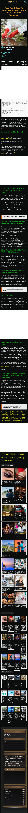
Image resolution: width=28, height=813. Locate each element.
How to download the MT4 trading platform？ (4, 699)
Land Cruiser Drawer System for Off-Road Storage (17, 684)
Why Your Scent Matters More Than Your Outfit (7, 536)
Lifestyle (9, 49)
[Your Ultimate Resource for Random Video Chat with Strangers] (20, 564)
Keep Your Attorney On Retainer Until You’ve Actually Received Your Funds (13, 115)
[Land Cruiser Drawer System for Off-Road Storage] (17, 677)
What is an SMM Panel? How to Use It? (11, 453)
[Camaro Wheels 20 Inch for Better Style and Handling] (4, 677)
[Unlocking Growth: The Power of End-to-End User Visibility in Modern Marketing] (11, 693)
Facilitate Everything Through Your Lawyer (13, 102)
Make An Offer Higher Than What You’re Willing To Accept (15, 108)
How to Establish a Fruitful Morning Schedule (20, 589)
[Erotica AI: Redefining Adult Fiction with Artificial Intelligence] (8, 511)
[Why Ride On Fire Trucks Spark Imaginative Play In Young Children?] (20, 511)
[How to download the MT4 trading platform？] (4, 693)
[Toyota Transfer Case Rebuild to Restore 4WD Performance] (11, 677)
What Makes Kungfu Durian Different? (11, 459)
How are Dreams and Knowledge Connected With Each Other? (13, 456)
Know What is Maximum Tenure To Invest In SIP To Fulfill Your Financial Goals (13, 454)
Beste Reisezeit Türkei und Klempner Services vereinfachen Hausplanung (7, 572)
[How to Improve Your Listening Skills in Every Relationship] (8, 581)
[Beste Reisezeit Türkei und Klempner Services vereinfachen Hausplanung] (8, 564)
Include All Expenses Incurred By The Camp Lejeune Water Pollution (15, 104)
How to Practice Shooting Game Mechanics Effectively (23, 684)
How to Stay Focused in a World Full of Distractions (20, 606)
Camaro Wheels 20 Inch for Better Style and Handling (4, 684)
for (15, 351)
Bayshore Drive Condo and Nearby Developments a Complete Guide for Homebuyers (7, 555)
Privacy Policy (7, 745)
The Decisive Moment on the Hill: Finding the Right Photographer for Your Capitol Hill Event (7, 501)
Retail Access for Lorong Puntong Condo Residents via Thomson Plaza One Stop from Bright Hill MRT (20, 537)
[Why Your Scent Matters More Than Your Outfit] (8, 528)
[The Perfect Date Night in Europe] (8, 598)
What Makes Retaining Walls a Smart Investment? (23, 699)
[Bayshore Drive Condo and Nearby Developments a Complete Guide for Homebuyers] (8, 546)
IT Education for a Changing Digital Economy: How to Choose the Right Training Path (10, 718)
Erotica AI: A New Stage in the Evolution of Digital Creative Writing (20, 500)
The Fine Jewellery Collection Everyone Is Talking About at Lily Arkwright (19, 483)
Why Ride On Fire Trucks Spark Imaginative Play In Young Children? (20, 518)
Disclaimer (6, 747)
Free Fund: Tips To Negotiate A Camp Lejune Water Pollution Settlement (13, 418)
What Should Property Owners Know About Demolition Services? (17, 716)
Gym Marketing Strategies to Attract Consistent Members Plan (23, 716)
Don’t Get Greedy (7, 112)
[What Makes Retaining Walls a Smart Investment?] (23, 693)
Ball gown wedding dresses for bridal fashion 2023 (7, 63)
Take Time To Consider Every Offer (11, 113)
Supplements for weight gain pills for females (21, 63)
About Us (6, 741)
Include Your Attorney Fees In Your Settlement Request (14, 111)
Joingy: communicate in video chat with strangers (20, 554)
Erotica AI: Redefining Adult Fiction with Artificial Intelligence (6, 518)
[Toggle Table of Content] (26, 100)
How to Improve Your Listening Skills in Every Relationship (7, 589)
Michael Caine (6, 52)
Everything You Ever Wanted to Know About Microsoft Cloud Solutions (13, 414)
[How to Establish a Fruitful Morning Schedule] (20, 581)
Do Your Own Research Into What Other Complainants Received (15, 106)
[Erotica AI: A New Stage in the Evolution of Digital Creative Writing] (20, 492)
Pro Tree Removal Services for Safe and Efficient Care (4, 716)
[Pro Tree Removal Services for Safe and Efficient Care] (4, 709)
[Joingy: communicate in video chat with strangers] (20, 546)
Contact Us (7, 743)
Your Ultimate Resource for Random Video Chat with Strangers (20, 572)
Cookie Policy (7, 749)
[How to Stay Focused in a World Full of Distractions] (20, 598)
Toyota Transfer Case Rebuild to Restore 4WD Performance (10, 685)
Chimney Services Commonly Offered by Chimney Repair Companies (11, 412)
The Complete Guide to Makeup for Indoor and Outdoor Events (7, 482)
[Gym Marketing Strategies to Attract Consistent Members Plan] (23, 709)
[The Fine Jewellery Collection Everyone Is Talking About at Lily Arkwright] (20, 474)
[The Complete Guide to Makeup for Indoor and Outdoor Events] (8, 474)
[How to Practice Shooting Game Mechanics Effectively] (23, 677)
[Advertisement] (14, 84)
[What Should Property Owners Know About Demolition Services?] (17, 709)
